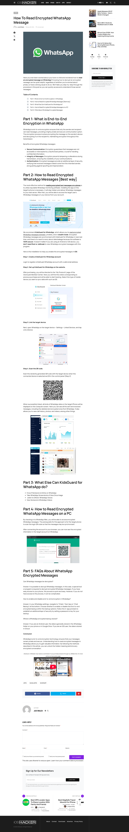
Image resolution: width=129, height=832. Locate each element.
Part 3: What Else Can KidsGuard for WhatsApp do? (46, 104)
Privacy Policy (78, 821)
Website (67, 748)
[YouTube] (106, 2)
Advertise (70, 821)
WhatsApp (43, 683)
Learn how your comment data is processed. (67, 760)
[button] (14, 3)
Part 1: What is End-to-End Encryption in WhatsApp (46, 99)
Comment (25, 730)
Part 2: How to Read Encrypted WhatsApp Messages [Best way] (50, 102)
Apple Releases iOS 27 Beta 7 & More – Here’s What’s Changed (104, 13)
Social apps (33, 683)
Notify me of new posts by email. (57, 756)
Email (45, 748)
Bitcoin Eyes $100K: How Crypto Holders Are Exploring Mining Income (105, 34)
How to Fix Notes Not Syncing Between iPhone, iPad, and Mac (106, 45)
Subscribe (72, 780)
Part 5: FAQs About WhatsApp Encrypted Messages (46, 110)
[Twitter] (110, 2)
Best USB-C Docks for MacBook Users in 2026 (105, 24)
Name (24, 748)
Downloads (61, 821)
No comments (45, 810)
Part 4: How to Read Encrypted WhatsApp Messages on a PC (49, 107)
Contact (54, 821)
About (48, 821)
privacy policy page (55, 656)
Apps (15, 13)
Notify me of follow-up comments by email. (34, 756)
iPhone (73, 804)
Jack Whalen (38, 711)
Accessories (66, 804)
